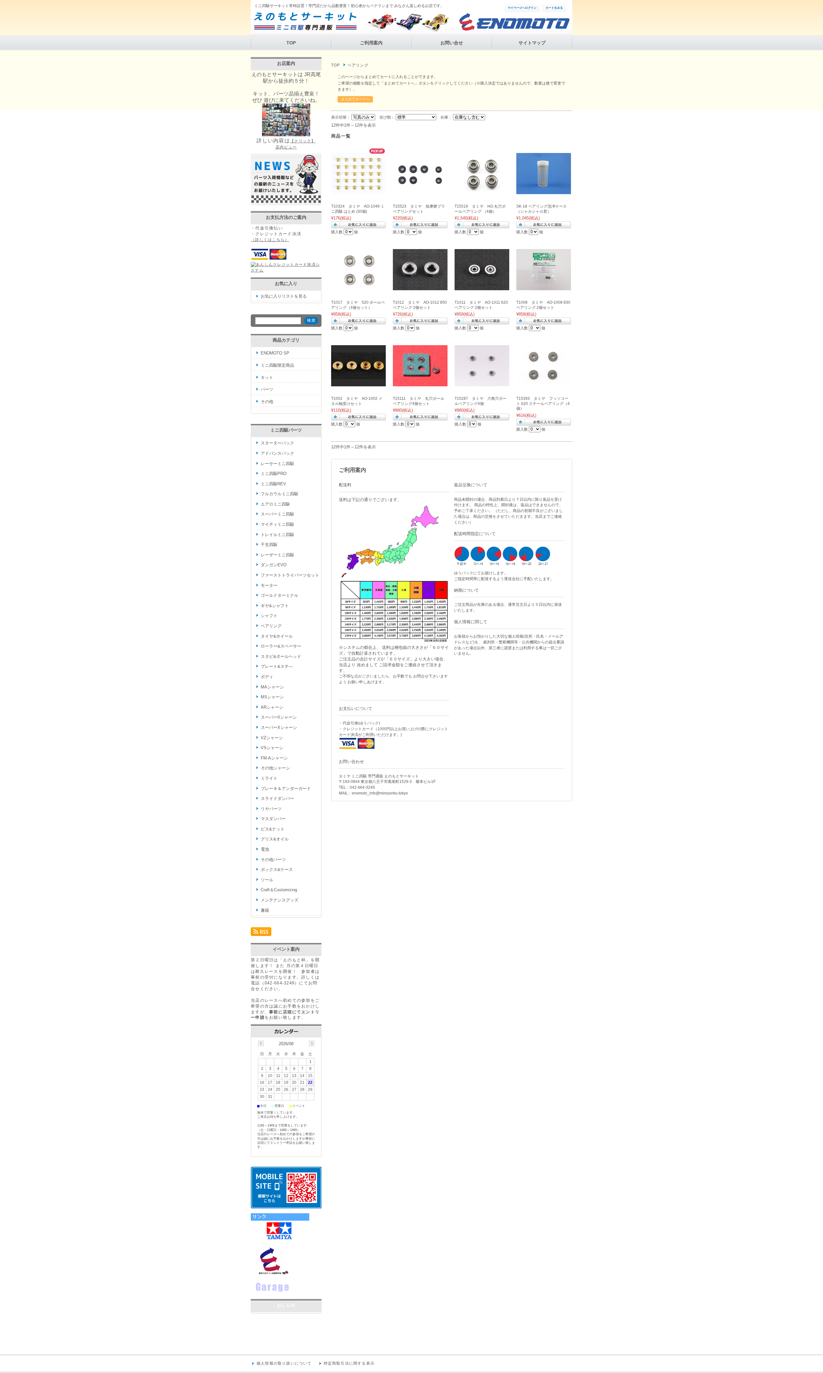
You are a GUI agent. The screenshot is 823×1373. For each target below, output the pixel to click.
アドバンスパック (277, 453)
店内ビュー (286, 147)
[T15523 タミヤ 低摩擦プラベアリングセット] (420, 190)
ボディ (267, 676)
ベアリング (271, 626)
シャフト (269, 615)
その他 (267, 401)
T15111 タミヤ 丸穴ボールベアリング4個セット (418, 401)
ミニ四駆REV (273, 483)
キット (267, 377)
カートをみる (554, 7)
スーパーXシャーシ (279, 727)
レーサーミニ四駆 (277, 463)
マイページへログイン (522, 7)
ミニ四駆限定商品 (277, 365)
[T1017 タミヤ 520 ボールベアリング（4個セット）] (358, 286)
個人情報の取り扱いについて (284, 1363)
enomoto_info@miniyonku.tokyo (380, 793)
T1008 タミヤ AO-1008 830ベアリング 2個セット (543, 305)
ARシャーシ (272, 707)
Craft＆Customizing (279, 889)
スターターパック (277, 443)
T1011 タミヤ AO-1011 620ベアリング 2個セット (481, 305)
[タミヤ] (280, 1240)
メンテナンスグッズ (279, 900)
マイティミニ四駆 (277, 524)
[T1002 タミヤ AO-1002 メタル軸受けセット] (358, 383)
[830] (543, 286)
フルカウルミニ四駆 (279, 493)
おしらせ (286, 1305)
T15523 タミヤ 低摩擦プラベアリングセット (419, 209)
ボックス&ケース (277, 869)
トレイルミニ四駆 (277, 534)
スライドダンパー (277, 798)
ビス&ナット (273, 829)
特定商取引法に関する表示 (349, 1363)
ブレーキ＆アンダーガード (286, 788)
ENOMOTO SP (275, 353)
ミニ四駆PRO (273, 473)
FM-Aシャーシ (274, 758)
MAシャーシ (272, 687)
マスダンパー (273, 818)
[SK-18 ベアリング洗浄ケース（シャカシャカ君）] (543, 190)
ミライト (269, 778)
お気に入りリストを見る (284, 296)
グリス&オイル (275, 839)
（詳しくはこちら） (270, 240)
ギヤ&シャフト (275, 605)
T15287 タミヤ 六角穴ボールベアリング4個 (481, 401)
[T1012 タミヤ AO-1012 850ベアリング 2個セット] (420, 286)
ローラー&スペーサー (281, 646)
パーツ (267, 389)
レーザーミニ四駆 (277, 554)
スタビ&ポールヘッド (281, 656)
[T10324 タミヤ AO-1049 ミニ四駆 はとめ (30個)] (358, 190)
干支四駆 (269, 544)
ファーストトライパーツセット (290, 575)
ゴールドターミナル (279, 595)
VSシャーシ (272, 747)
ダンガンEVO (273, 564)
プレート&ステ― (277, 666)
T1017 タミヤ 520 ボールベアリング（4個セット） (358, 305)
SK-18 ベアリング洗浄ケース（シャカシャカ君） (541, 209)
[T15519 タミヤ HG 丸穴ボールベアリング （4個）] (482, 190)
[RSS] (261, 933)
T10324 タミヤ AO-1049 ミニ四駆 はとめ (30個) (357, 209)
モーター (269, 585)
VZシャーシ (272, 737)
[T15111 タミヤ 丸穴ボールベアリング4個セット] (420, 383)
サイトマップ (532, 42)
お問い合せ (451, 42)
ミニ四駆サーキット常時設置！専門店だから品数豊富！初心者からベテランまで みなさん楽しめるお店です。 (349, 6)
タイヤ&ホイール (277, 636)
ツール (267, 879)
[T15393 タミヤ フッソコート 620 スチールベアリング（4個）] (543, 383)
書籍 (265, 910)
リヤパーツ (271, 808)
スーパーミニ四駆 (277, 514)
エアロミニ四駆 (275, 504)
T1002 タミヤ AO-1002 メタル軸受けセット (356, 401)
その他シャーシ (275, 768)
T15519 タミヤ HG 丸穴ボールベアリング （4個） (480, 209)
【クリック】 (303, 141)
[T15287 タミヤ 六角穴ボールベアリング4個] (482, 383)
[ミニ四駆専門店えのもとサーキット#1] (270, 1274)
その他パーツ (273, 859)
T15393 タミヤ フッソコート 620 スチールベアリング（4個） (543, 403)
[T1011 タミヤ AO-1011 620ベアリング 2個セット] (482, 286)
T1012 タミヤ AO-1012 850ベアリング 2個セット (420, 305)
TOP (291, 42)
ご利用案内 (371, 42)
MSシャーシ (272, 697)
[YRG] (283, 1292)
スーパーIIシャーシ (279, 717)
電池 (265, 849)
